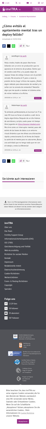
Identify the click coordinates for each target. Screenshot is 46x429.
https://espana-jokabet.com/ (29, 124)
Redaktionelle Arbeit (12, 266)
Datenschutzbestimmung (14, 270)
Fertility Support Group (13, 235)
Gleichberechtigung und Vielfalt (17, 246)
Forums (13, 16)
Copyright (8, 285)
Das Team (8, 231)
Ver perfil (23, 56)
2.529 (7, 3)
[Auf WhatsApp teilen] (13, 46)
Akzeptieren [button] (23, 421)
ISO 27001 (8, 243)
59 (31, 3)
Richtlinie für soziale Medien (16, 254)
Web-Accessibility (11, 250)
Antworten (38, 98)
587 (42, 3)
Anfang (4, 16)
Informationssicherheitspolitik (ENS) (18, 239)
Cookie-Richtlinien (11, 273)
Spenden (8, 289)
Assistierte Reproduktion (27, 16)
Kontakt (7, 258)
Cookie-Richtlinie (27, 413)
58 (19, 3)
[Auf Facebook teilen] (4, 46)
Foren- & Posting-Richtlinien (16, 281)
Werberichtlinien (11, 277)
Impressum (8, 262)
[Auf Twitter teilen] (8, 46)
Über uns (8, 227)
